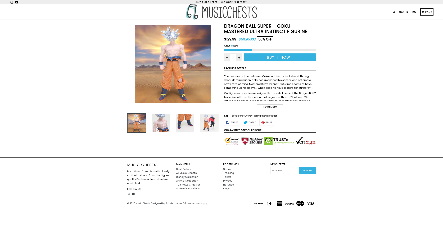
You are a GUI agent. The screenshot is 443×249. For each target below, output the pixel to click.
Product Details (235, 68)
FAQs (226, 188)
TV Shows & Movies (188, 184)
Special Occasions (188, 188)
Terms (227, 177)
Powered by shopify (196, 203)
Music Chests (141, 165)
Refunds (228, 184)
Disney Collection (187, 177)
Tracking (228, 173)
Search (227, 169)
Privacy (227, 180)
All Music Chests (186, 173)
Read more (270, 106)
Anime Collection (187, 180)
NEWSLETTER (278, 164)
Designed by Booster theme (166, 203)
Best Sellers (183, 169)
